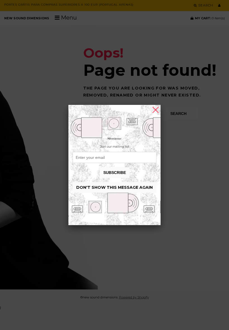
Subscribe (114, 172)
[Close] (156, 110)
